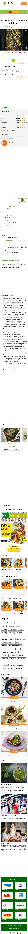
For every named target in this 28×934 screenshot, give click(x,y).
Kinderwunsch (18, 632)
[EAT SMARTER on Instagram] (14, 933)
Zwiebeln (8, 208)
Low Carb (4, 632)
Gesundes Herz (19, 668)
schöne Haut (13, 655)
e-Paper (25, 545)
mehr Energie (5, 655)
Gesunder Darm (21, 658)
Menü (2, 12)
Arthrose (4, 636)
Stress (18, 649)
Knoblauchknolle (11, 206)
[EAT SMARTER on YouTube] (20, 933)
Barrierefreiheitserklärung (10, 930)
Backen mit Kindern (5, 843)
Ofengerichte (10, 623)
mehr (25, 116)
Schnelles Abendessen (14, 700)
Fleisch (3, 626)
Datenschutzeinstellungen (14, 927)
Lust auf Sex (13, 658)
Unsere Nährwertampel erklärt (13, 130)
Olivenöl (8, 217)
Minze (8, 233)
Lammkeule (9, 215)
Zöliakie (18, 642)
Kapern (8, 242)
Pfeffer (8, 222)
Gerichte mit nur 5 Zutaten (14, 754)
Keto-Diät (12, 665)
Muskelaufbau (5, 652)
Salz (7, 220)
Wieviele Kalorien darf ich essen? (21, 77)
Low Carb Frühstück (7, 569)
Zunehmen (20, 655)
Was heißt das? (22, 63)
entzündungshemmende (7, 668)
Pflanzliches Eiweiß (18, 590)
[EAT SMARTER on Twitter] (17, 933)
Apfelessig (9, 240)
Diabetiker (10, 632)
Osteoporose (20, 665)
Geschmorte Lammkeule (10, 445)
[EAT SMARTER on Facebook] (7, 933)
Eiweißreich (6, 590)
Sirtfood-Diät (5, 658)
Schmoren (20, 629)
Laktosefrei (11, 662)
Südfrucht (18, 626)
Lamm (3, 623)
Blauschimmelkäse (11, 250)
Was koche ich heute (7, 612)
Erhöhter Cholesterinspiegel (8, 649)
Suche (23, 12)
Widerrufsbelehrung (14, 928)
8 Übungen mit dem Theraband (8, 815)
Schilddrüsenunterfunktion (15, 645)
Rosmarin (9, 211)
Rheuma (22, 636)
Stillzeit (9, 636)
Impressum (9, 925)
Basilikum (9, 225)
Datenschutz (17, 925)
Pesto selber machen (6, 784)
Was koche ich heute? (14, 727)
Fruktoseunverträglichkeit (8, 642)
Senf (15, 237)
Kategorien (22, 930)
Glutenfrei (4, 662)
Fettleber (15, 636)
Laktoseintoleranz (21, 639)
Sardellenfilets (10, 245)
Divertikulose (12, 639)
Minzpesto (4, 629)
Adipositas (4, 645)
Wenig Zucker (5, 665)
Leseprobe (3, 545)
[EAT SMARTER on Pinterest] (10, 933)
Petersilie (8, 229)
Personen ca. (22, 202)
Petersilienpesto (12, 629)
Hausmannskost (19, 623)
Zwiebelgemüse (10, 626)
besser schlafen (14, 652)
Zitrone (16, 247)
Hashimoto (4, 639)
